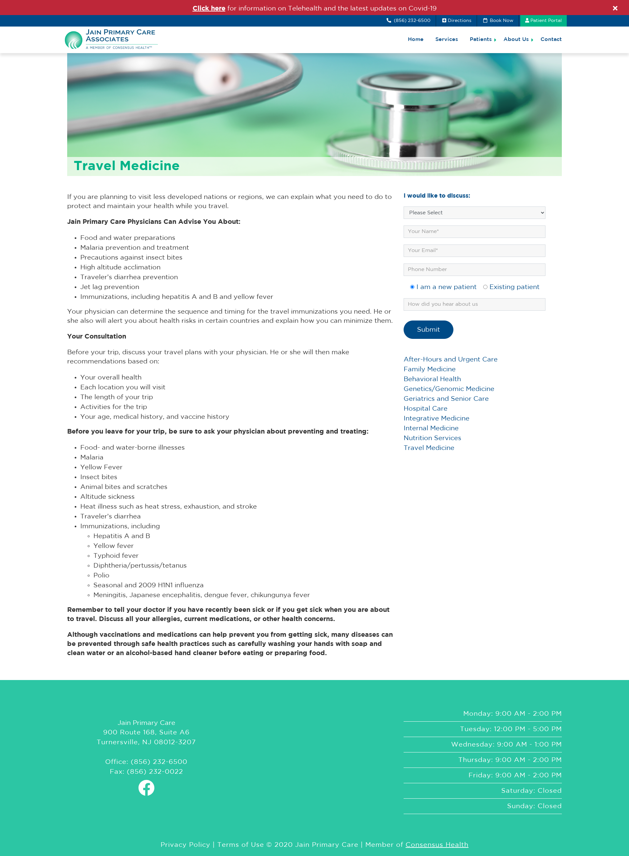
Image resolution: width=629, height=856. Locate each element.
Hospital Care (426, 409)
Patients (481, 39)
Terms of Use (240, 845)
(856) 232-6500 (411, 21)
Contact (551, 39)
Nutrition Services (432, 438)
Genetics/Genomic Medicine (449, 389)
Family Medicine (430, 369)
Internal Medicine (431, 428)
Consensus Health (437, 845)
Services (446, 39)
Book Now (500, 21)
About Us (516, 39)
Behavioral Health (432, 379)
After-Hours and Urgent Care (451, 359)
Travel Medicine (429, 448)
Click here (209, 8)
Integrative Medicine (436, 418)
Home (416, 39)
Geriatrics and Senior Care (446, 399)
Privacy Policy (185, 845)
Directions (459, 21)
